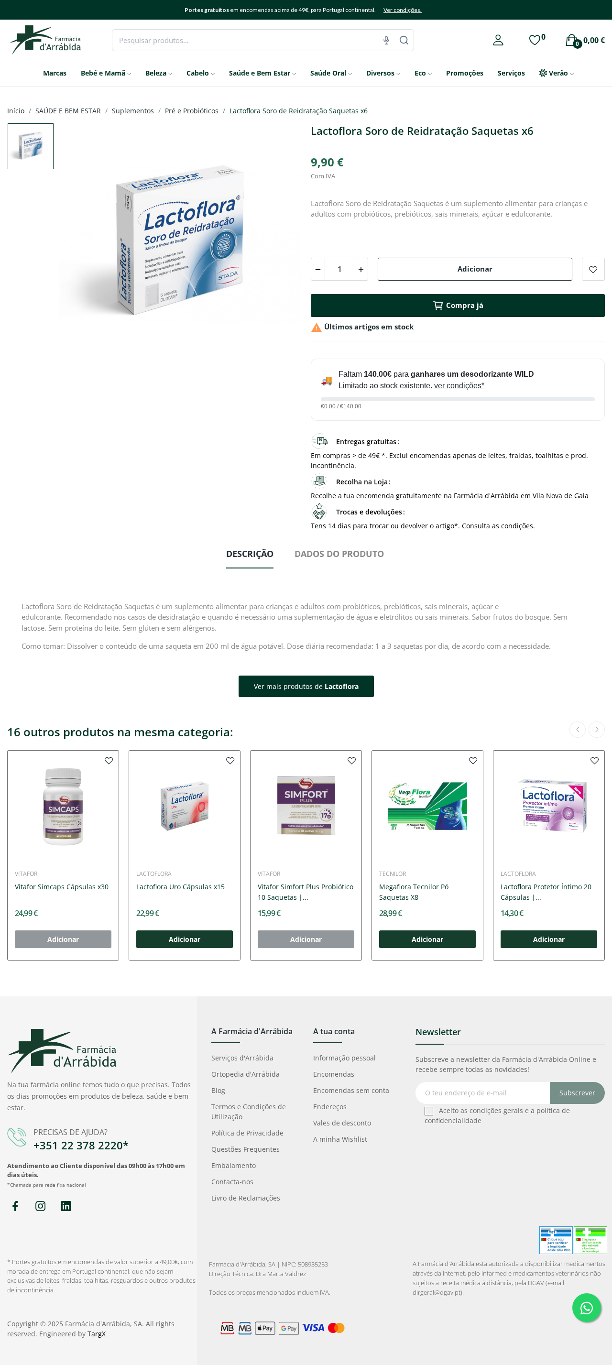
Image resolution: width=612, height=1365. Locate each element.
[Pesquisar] (404, 40)
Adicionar (475, 268)
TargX (96, 1333)
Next (279, 245)
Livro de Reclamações (245, 1197)
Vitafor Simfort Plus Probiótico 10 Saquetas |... (305, 892)
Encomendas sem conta (351, 1090)
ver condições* (459, 386)
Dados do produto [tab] (339, 553)
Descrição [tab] (249, 553)
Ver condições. (402, 9)
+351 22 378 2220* (81, 1145)
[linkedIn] (66, 1206)
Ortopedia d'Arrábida (245, 1074)
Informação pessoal (344, 1057)
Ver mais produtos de (306, 686)
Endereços (330, 1106)
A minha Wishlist (340, 1139)
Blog (218, 1090)
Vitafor (26, 874)
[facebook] (15, 1206)
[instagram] (40, 1206)
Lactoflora (154, 874)
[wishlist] (109, 760)
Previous (81, 245)
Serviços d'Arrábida (242, 1057)
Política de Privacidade (247, 1132)
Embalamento (233, 1165)
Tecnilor (392, 874)
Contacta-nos (232, 1181)
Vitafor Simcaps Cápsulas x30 (62, 886)
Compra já (464, 305)
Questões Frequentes (245, 1149)
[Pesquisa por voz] (386, 40)
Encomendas (333, 1074)
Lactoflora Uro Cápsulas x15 (180, 886)
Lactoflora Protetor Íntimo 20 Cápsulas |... (546, 892)
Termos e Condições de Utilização (248, 1111)
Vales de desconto (342, 1122)
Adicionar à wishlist (593, 269)
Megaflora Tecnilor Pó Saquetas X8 (413, 892)
